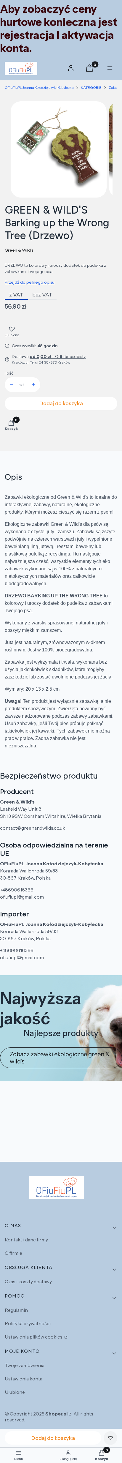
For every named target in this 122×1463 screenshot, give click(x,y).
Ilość (9, 373)
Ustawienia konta (23, 1379)
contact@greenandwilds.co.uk (32, 828)
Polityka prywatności (28, 1323)
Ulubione (15, 1392)
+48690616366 (16, 890)
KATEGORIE (91, 87)
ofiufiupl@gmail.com (22, 897)
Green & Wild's (19, 250)
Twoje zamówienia (24, 1365)
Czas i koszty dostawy (28, 1281)
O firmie (13, 1253)
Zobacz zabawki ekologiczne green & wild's (60, 1058)
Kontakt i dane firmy (26, 1240)
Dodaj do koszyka (61, 403)
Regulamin (16, 1310)
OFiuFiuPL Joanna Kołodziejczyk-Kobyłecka (39, 87)
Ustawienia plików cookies (34, 1337)
